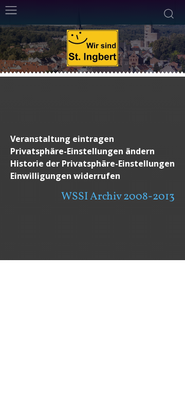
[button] (92, 151)
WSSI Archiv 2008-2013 (118, 196)
